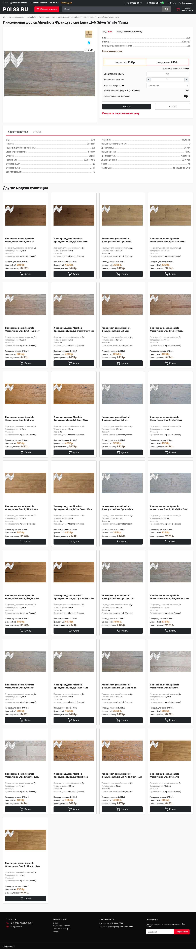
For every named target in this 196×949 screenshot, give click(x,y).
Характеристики (18, 131)
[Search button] (166, 9)
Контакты (54, 3)
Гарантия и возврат (38, 3)
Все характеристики (112, 51)
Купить (126, 106)
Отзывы (37, 131)
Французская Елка (47, 17)
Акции (55, 931)
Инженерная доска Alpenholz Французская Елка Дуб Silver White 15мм (88, 17)
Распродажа (66, 3)
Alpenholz (31, 17)
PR (13, 946)
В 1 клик (173, 106)
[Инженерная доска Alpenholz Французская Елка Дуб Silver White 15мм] (49, 73)
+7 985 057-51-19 (153, 3)
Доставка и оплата (18, 3)
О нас (5, 3)
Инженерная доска (16, 17)
